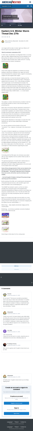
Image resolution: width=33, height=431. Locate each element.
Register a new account (16, 403)
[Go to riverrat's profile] (4, 294)
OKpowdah (10, 18)
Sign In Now (16, 413)
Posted (13, 295)
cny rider (9, 330)
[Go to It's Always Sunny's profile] (4, 344)
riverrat (9, 293)
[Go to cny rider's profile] (4, 331)
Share (16, 266)
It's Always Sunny (11, 343)
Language (9, 422)
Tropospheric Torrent (10, 16)
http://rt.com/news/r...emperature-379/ (11, 52)
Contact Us (23, 422)
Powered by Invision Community (16, 423)
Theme (16, 422)
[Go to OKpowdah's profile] (3, 41)
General (16, 18)
